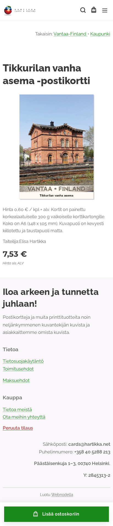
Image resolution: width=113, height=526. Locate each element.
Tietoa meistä (17, 409)
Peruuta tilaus (18, 428)
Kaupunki (100, 34)
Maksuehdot (16, 380)
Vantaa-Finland (70, 34)
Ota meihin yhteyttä (24, 417)
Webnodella (62, 494)
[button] (82, 10)
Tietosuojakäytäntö (23, 361)
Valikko (104, 10)
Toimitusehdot (18, 369)
